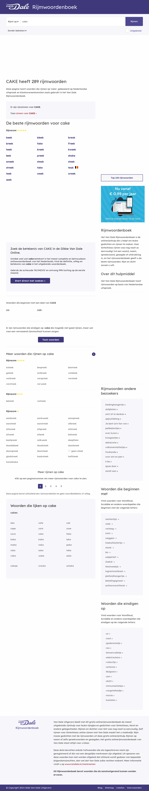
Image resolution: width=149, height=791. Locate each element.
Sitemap (109, 787)
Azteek (10, 367)
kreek (40, 149)
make (13, 544)
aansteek (11, 423)
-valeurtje (110, 662)
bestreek (72, 367)
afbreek (72, 423)
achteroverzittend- (115, 585)
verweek (41, 384)
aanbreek (11, 418)
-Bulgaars (110, 671)
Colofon (120, 787)
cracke (42, 565)
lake (68, 539)
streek (10, 167)
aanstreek (42, 423)
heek (9, 149)
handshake (12, 462)
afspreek (42, 429)
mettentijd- (111, 519)
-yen (107, 676)
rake (12, 550)
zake (68, 555)
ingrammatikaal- (114, 571)
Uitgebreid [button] (135, 30)
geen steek (77, 451)
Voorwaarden (134, 787)
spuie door (110, 466)
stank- (108, 547)
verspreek (42, 378)
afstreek (72, 429)
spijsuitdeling (112, 418)
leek (8, 155)
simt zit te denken (114, 414)
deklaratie (111, 442)
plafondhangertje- (115, 576)
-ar (107, 633)
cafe (40, 523)
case (68, 528)
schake (70, 565)
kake (41, 539)
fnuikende (110, 452)
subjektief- (111, 557)
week (40, 173)
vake (13, 555)
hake (13, 539)
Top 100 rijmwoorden (122, 177)
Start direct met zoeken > (30, 280)
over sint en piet (113, 456)
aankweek (42, 418)
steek (71, 161)
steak (40, 161)
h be (107, 461)
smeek (10, 161)
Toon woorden (50, 339)
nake (41, 544)
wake (41, 555)
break (71, 137)
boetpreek (11, 440)
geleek (9, 373)
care (40, 528)
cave (13, 533)
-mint (108, 638)
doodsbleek (12, 445)
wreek (72, 173)
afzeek (40, 434)
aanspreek (73, 418)
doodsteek (42, 445)
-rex (107, 648)
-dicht (108, 681)
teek (8, 173)
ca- (8, 309)
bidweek (72, 434)
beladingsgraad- (114, 580)
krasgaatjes (111, 437)
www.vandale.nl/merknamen (80, 764)
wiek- (108, 523)
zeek (9, 179)
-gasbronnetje (112, 643)
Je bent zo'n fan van (116, 423)
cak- (39, 309)
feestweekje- (112, 566)
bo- (107, 552)
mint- (108, 533)
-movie (109, 695)
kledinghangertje (114, 404)
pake (69, 544)
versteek (72, 378)
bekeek (10, 401)
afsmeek (10, 429)
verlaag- (110, 528)
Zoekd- (109, 561)
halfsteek (73, 456)
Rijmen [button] (134, 21)
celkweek (42, 440)
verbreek (11, 378)
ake (12, 523)
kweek (72, 149)
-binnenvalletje (113, 652)
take (40, 167)
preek (40, 155)
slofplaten (110, 409)
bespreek (42, 367)
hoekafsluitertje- (114, 542)
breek (9, 143)
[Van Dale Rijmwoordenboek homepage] (19, 7)
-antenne (110, 667)
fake (40, 143)
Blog (100, 787)
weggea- (110, 538)
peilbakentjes (112, 428)
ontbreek (42, 373)
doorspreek (12, 451)
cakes (13, 512)
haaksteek (42, 456)
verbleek (72, 373)
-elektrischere (112, 657)
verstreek (11, 384)
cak (68, 523)
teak (71, 167)
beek (9, 137)
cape (13, 528)
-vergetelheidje (113, 690)
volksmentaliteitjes (115, 447)
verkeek (41, 401)
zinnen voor (25, 113)
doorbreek (73, 445)
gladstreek (12, 456)
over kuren (111, 433)
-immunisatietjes (114, 686)
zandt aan (110, 471)
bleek (40, 137)
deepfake (73, 440)
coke (41, 533)
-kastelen (110, 700)
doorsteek (42, 451)
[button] (93, 354)
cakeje (14, 565)
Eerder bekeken (16, 30)
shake (71, 155)
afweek (10, 434)
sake (41, 550)
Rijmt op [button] (12, 21)
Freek (71, 143)
